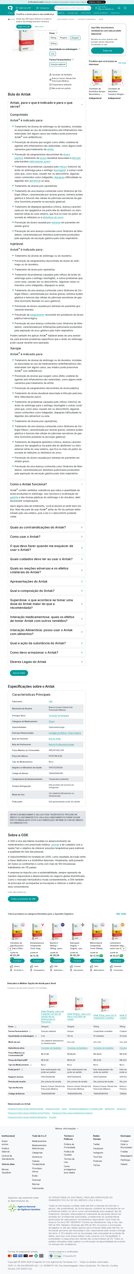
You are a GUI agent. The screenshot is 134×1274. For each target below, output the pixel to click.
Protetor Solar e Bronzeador (126, 1144)
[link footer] (55, 1256)
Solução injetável (58, 64)
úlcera (43, 158)
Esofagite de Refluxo (58, 733)
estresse (56, 222)
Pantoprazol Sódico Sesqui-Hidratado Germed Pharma (29, 1113)
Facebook (98, 1148)
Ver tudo (122, 63)
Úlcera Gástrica (74, 733)
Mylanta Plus (110, 1109)
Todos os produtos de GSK (23, 899)
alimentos (34, 180)
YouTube (97, 1157)
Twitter (96, 1144)
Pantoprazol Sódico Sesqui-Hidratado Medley (25, 1109)
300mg (54, 43)
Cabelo (124, 1164)
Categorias (37, 1152)
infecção (76, 158)
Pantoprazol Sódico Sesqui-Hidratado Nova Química (72, 1113)
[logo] (10, 8)
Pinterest (97, 1161)
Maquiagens (126, 1155)
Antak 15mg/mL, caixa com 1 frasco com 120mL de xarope (79, 1016)
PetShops (125, 1160)
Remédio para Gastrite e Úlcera (62, 19)
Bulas (35, 1175)
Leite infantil (86, 13)
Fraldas (124, 1151)
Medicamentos (39, 1141)
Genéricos (115, 13)
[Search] (88, 8)
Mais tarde (39, 26)
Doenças (36, 1180)
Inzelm (64, 1109)
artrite (50, 149)
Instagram (98, 1152)
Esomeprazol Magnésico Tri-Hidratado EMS (86, 1109)
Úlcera (51, 721)
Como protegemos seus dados (70, 1169)
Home (12, 19)
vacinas (55, 844)
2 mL (53, 54)
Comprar (17, 960)
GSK (50, 701)
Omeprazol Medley (124, 1109)
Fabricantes (38, 1188)
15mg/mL (63, 38)
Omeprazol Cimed (53, 1109)
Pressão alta (73, 13)
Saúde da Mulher (101, 13)
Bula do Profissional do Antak (61, 744)
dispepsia (59, 177)
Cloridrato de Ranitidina (87, 19)
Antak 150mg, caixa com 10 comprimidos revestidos (104, 1016)
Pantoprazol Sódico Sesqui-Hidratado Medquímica (27, 1117)
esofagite (59, 170)
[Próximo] (122, 83)
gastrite (14, 497)
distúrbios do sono (53, 217)
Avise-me (107, 50)
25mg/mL (75, 38)
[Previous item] (10, 948)
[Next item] (123, 948)
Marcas (36, 1184)
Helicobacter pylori (39, 161)
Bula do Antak (19, 673)
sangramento (37, 314)
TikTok (96, 1165)
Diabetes (60, 13)
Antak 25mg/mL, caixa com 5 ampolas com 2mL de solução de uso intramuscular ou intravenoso (52, 1016)
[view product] (97, 77)
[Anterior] (92, 83)
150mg (53, 38)
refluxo (63, 166)
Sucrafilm (52, 1117)
